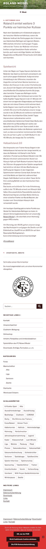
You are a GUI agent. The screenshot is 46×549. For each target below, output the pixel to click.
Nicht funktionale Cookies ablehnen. (23, 539)
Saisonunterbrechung (13, 452)
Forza (5, 362)
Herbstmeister (21, 432)
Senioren (9, 379)
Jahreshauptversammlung (15, 436)
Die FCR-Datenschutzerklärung (23, 544)
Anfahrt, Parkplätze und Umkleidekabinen (19, 339)
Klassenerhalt (17, 440)
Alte (7, 370)
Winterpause (10, 478)
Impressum (7, 490)
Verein (22, 469)
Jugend (31, 436)
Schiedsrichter (31, 452)
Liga (7, 374)
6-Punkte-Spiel (11, 406)
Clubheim (20, 415)
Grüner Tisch (22, 423)
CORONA (30, 415)
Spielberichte (32, 457)
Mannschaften (9, 366)
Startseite (11, 253)
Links (5, 498)
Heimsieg (8, 432)
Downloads (7, 496)
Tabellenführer (22, 465)
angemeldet (16, 266)
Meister (14, 444)
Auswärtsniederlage (13, 411)
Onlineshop (7, 334)
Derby (7, 419)
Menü (24, 12)
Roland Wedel (15, 3)
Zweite (21, 253)
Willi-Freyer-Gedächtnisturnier (27, 473)
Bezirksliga (9, 415)
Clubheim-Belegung (11, 330)
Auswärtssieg (29, 411)
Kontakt (6, 320)
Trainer (34, 465)
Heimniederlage (33, 427)
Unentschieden (11, 469)
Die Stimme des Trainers (22, 419)
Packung (23, 444)
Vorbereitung (33, 469)
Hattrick (21, 427)
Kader (7, 440)
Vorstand (8, 473)
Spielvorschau (26, 461)
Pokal (32, 444)
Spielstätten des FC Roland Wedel (16, 343)
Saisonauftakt (34, 448)
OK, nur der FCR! (23, 534)
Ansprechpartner (10, 325)
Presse (7, 448)
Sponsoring (9, 465)
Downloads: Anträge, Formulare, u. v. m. (18, 348)
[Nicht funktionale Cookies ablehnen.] (43, 537)
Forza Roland (10, 423)
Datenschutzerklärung (12, 493)
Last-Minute (31, 440)
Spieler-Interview (11, 461)
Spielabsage (19, 457)
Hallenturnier (10, 427)
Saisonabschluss (19, 448)
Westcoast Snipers (10, 393)
